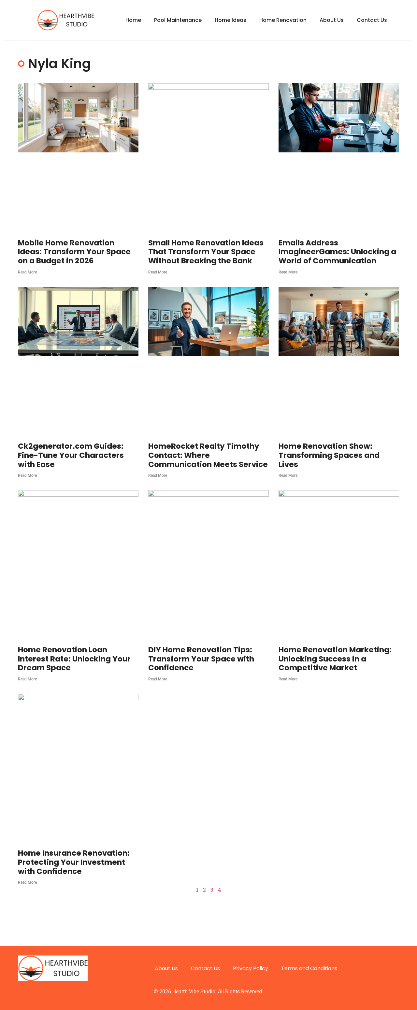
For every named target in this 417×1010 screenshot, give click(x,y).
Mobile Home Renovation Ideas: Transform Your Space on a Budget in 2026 (74, 252)
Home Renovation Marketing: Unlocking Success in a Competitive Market (335, 659)
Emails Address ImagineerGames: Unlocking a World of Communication (337, 252)
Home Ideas (230, 20)
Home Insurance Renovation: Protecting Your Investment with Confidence (74, 862)
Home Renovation (283, 20)
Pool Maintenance (178, 20)
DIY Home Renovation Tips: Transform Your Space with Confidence (201, 659)
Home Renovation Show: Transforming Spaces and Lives (329, 455)
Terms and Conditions (309, 968)
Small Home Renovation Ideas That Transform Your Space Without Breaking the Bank (206, 252)
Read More (27, 272)
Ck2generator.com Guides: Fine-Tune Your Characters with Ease (71, 455)
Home (133, 20)
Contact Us (372, 20)
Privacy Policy (250, 968)
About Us (332, 20)
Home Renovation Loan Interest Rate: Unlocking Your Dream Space (74, 659)
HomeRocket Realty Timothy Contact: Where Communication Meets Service (208, 455)
